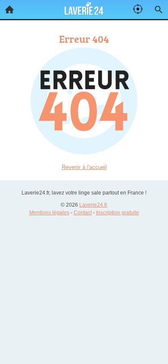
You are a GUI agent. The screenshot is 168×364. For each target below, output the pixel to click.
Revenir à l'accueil (84, 167)
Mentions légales (49, 213)
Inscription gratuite (117, 213)
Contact (83, 213)
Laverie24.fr (93, 205)
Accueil (9, 9)
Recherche (158, 9)
